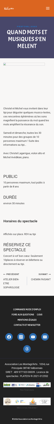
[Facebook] (9, 337)
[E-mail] (45, 337)
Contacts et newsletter (27, 325)
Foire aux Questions (23, 314)
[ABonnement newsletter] (27, 349)
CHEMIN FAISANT (41, 277)
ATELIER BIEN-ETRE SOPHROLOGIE (11, 281)
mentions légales (27, 319)
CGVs (39, 314)
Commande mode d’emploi (27, 309)
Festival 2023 (27, 26)
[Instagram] (21, 337)
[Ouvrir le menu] (48, 8)
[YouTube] (33, 337)
